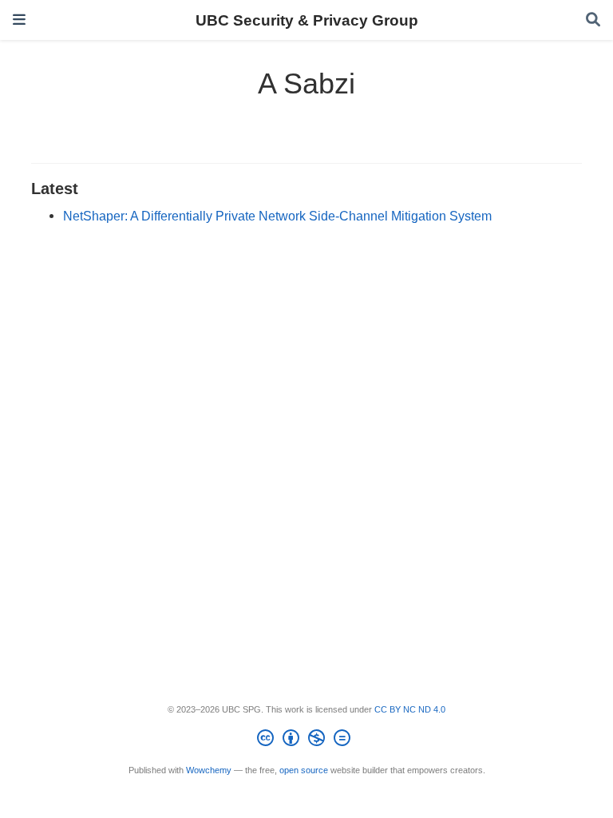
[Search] (593, 20)
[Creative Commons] (307, 740)
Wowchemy (208, 770)
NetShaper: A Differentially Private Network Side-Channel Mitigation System (277, 215)
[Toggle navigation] (19, 19)
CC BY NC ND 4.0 (409, 709)
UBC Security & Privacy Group (307, 20)
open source (303, 770)
